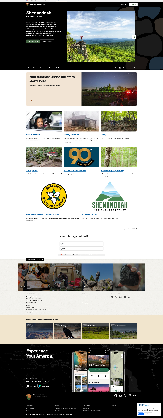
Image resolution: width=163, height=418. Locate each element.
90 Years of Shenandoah (75, 170)
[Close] (160, 405)
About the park (47, 41)
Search (123, 4)
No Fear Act (86, 405)
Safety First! (32, 170)
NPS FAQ (58, 410)
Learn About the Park (46, 67)
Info (112, 67)
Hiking (104, 135)
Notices (57, 405)
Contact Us (30, 312)
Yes (64, 243)
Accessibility (30, 405)
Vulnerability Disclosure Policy (92, 410)
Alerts (117, 67)
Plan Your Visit (32, 67)
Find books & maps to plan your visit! (42, 215)
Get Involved (59, 67)
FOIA (28, 410)
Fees (135, 67)
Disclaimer (86, 408)
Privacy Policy (30, 408)
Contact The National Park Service (65, 408)
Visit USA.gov (68, 414)
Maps (124, 67)
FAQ (84, 297)
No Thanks (148, 414)
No (64, 248)
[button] (134, 37)
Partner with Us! (89, 215)
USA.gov (114, 405)
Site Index (86, 300)
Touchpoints (95, 255)
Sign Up (140, 414)
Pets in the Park (33, 135)
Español (85, 303)
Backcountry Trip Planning (113, 170)
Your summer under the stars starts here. (52, 79)
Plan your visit (33, 41)
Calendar (130, 67)
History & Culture (71, 135)
